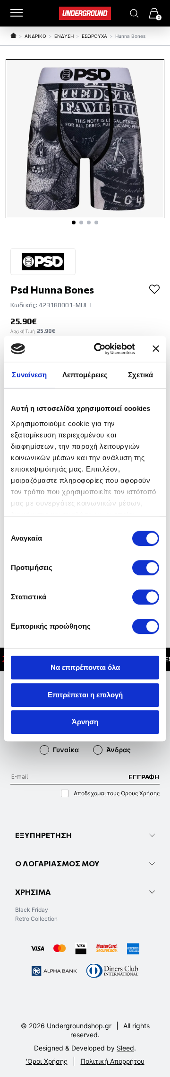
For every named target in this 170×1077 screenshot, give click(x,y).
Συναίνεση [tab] (29, 375)
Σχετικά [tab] (140, 375)
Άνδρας (118, 750)
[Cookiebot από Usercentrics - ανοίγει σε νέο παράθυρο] (99, 349)
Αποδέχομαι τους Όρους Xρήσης (117, 793)
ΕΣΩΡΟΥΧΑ (94, 36)
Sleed (125, 1048)
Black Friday (31, 909)
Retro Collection (36, 918)
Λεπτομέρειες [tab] (85, 375)
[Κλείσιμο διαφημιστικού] (156, 349)
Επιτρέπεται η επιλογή (85, 695)
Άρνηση (85, 722)
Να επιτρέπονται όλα (85, 667)
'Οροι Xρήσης (47, 1061)
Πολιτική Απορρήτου (112, 1061)
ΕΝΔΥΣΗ (64, 36)
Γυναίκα (66, 750)
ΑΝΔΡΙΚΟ (35, 36)
